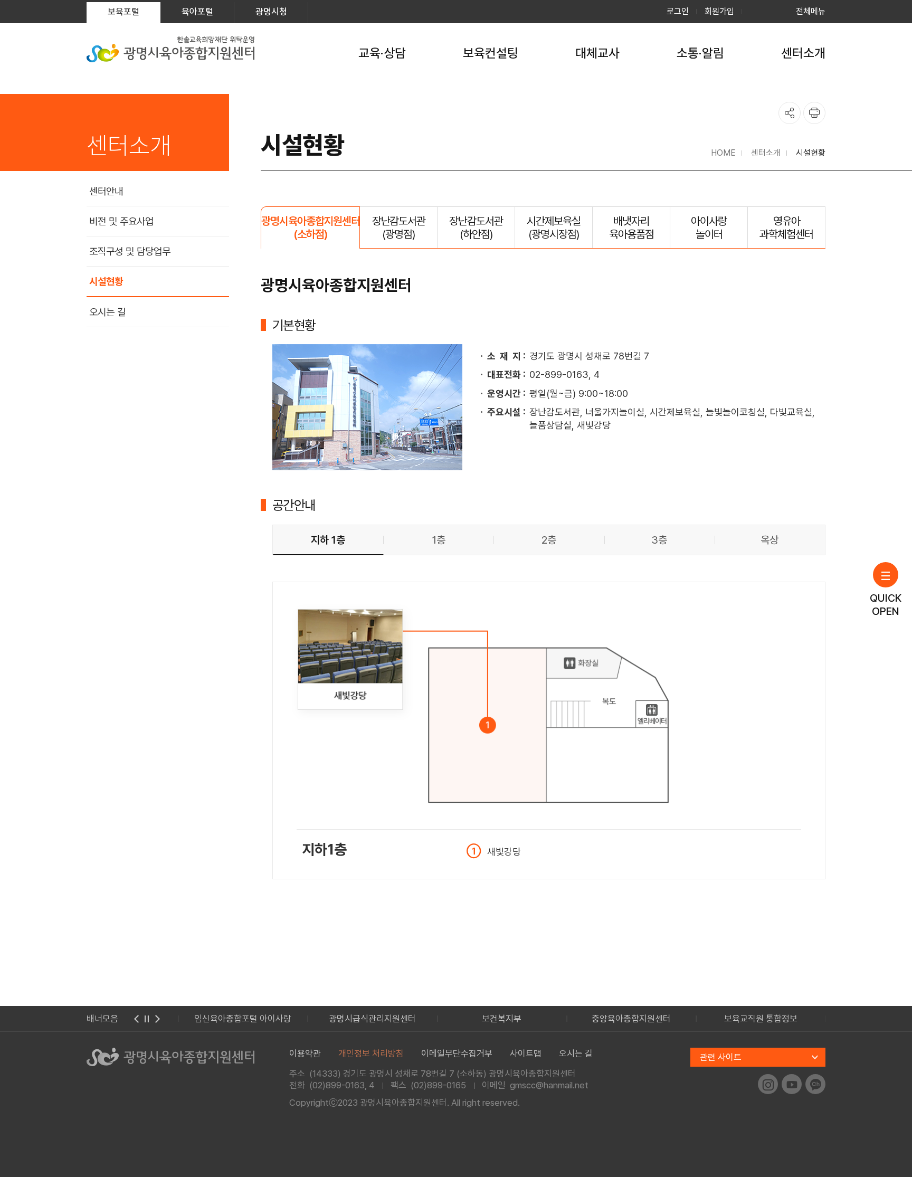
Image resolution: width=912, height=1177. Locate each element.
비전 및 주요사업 (121, 221)
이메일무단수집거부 (456, 1053)
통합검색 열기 (761, 11)
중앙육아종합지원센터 (631, 1018)
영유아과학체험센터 (786, 227)
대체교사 (597, 53)
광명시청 (271, 11)
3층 (659, 540)
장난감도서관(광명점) (399, 227)
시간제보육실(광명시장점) (554, 227)
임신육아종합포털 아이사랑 (242, 1018)
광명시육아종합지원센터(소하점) (310, 227)
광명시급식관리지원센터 (372, 1018)
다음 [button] (157, 1019)
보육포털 (123, 11)
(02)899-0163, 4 (342, 1085)
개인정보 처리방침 (371, 1053)
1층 (438, 540)
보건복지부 (501, 1018)
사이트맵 (526, 1053)
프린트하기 (814, 113)
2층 (549, 540)
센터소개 (803, 53)
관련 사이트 (721, 1057)
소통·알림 (700, 53)
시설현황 (106, 282)
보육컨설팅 (490, 53)
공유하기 (789, 113)
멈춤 (146, 1019)
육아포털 (197, 11)
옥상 (769, 540)
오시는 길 (107, 312)
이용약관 (305, 1053)
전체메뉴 (810, 11)
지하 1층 (328, 540)
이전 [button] (136, 1019)
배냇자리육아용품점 (631, 227)
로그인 (678, 11)
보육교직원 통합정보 (760, 1018)
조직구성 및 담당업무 (129, 251)
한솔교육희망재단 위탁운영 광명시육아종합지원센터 (170, 49)
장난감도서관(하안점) (476, 227)
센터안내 (106, 191)
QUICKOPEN (885, 605)
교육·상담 (382, 53)
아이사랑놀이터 (709, 227)
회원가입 (719, 11)
